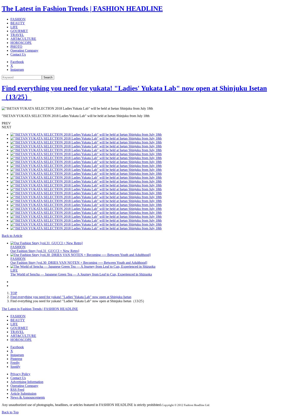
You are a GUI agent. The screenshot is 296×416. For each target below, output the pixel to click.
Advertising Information (26, 382)
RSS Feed (17, 389)
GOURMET (19, 31)
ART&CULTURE (23, 39)
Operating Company (24, 50)
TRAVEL (17, 35)
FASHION (18, 19)
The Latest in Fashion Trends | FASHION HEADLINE (82, 8)
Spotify (15, 366)
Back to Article (12, 236)
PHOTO (16, 46)
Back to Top (10, 412)
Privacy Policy (20, 374)
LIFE (14, 27)
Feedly (15, 363)
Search (48, 77)
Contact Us (18, 54)
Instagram (17, 69)
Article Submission (23, 393)
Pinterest (16, 359)
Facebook (17, 62)
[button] (148, 123)
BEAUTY (17, 23)
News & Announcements (27, 397)
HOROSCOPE (21, 43)
